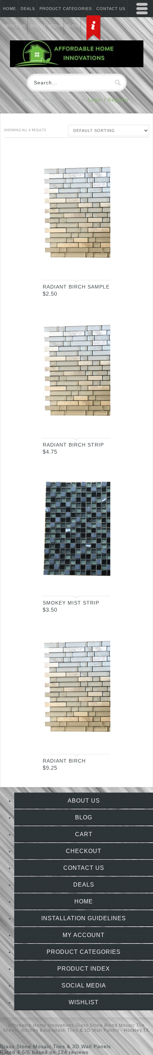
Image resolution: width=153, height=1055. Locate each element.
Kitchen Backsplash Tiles (49, 1030)
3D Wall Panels (101, 1030)
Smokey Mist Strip (71, 603)
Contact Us (83, 868)
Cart (84, 834)
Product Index (83, 969)
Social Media (84, 985)
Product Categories (65, 8)
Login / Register (108, 100)
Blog (83, 817)
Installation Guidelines (83, 918)
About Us (84, 801)
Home (9, 8)
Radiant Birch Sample (76, 287)
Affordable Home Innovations (41, 1025)
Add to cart (97, 268)
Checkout (83, 851)
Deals (28, 8)
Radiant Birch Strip (73, 445)
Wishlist (84, 1002)
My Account (84, 935)
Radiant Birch (64, 761)
